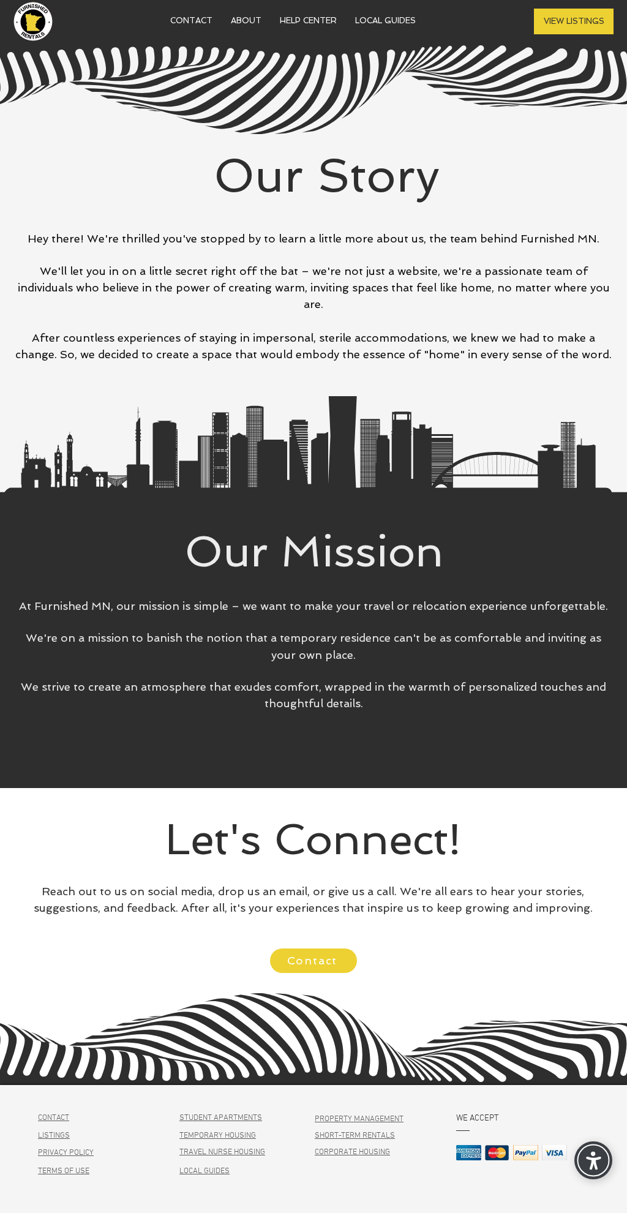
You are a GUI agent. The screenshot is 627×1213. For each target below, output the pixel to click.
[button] (246, 20)
